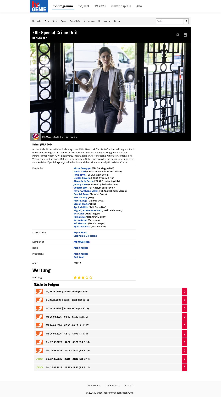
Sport (63, 21)
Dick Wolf (79, 257)
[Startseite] (40, 6)
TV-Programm (63, 6)
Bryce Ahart (80, 232)
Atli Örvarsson (82, 241)
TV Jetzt (83, 6)
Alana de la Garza (83, 181)
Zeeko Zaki (80, 171)
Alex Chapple (81, 247)
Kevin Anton (80, 220)
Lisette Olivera (82, 177)
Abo (139, 6)
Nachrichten (88, 21)
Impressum (94, 385)
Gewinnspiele (121, 6)
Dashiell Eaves (81, 194)
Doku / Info (75, 21)
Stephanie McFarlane (85, 235)
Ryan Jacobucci (82, 226)
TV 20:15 (100, 6)
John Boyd (79, 174)
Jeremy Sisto (81, 184)
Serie (55, 21)
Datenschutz (112, 385)
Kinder (117, 21)
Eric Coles (79, 213)
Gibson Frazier (82, 203)
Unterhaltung (104, 21)
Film (47, 21)
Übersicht (36, 21)
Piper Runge (80, 200)
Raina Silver (80, 216)
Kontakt (129, 385)
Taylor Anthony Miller (86, 190)
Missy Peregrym (82, 168)
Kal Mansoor (81, 223)
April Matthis (81, 207)
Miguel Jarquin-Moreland (87, 210)
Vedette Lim (80, 187)
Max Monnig (80, 197)
